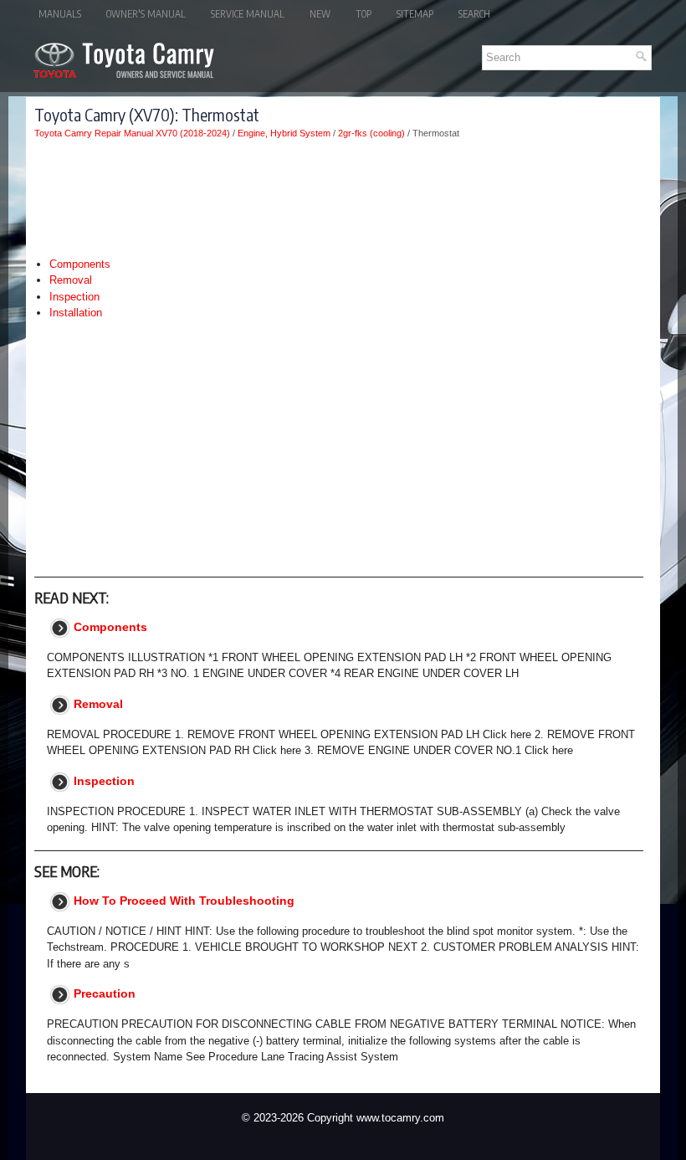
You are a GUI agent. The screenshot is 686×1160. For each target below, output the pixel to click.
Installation (75, 312)
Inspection (74, 296)
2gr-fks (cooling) (371, 133)
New (320, 14)
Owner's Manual (146, 14)
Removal (70, 280)
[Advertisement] (338, 197)
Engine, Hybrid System (284, 133)
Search (474, 14)
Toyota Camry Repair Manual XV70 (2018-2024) (132, 133)
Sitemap (415, 14)
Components (79, 264)
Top (363, 14)
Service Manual (247, 14)
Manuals (59, 14)
